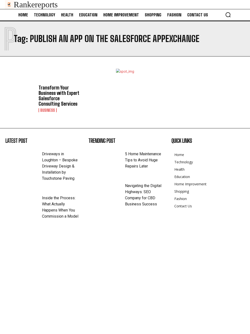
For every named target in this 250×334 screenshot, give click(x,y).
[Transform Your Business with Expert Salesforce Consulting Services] (20, 97)
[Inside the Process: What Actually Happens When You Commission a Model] (23, 203)
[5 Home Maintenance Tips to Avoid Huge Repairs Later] (106, 159)
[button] (228, 15)
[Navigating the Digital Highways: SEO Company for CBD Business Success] (106, 190)
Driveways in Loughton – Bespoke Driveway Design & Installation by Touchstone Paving (60, 166)
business (47, 110)
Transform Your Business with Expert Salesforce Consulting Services (59, 96)
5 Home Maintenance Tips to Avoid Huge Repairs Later (143, 160)
